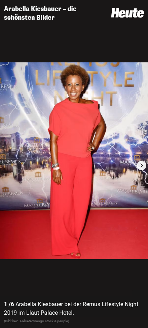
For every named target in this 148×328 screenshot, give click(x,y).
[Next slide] (141, 165)
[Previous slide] (6, 165)
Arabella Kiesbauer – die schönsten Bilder (40, 13)
